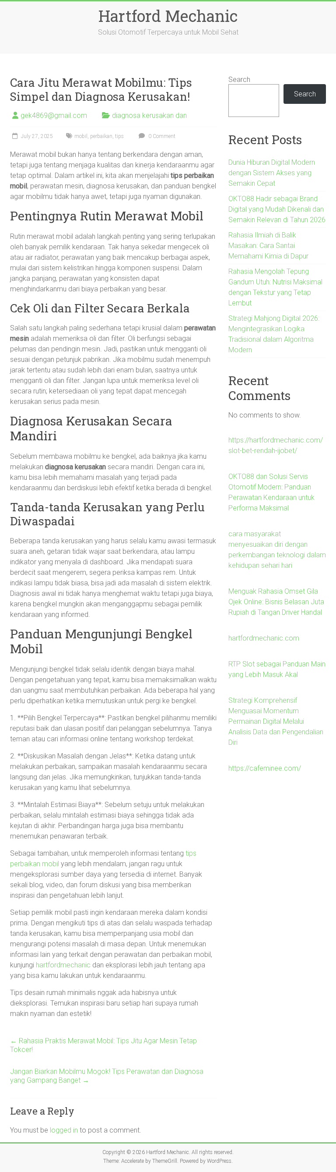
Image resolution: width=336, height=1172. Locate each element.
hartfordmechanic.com (263, 638)
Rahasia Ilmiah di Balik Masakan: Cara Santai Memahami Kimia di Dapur (268, 245)
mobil (81, 136)
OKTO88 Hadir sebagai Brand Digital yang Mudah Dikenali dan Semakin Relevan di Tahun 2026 (277, 209)
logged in (64, 1130)
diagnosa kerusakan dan (149, 115)
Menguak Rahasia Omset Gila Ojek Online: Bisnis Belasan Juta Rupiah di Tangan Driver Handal (276, 601)
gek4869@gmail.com (54, 115)
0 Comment (161, 136)
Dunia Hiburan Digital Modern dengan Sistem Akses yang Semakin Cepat (271, 173)
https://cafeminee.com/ (264, 768)
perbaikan (101, 136)
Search (239, 79)
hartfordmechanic (63, 965)
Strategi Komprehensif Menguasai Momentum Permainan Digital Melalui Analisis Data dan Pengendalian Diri (275, 721)
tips (119, 136)
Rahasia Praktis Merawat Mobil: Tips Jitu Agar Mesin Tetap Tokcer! (103, 1045)
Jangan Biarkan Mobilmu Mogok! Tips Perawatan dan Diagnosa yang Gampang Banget (106, 1075)
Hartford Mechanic (168, 15)
